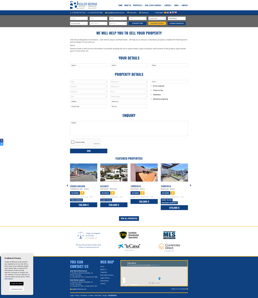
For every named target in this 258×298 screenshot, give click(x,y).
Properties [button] (137, 5)
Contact (185, 5)
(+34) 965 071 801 (77, 286)
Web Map (98, 295)
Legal (72, 295)
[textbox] (99, 18)
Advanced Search (158, 23)
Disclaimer (83, 295)
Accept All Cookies (16, 283)
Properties (103, 272)
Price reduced (158, 86)
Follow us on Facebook (179, 289)
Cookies (91, 295)
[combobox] (79, 18)
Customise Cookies (16, 289)
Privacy (77, 295)
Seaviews (156, 95)
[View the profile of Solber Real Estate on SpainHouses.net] (88, 246)
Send (89, 151)
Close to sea (157, 90)
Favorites (132, 13)
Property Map (138, 23)
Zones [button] (176, 5)
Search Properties (177, 23)
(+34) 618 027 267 (91, 286)
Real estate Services (106, 275)
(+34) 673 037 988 (95, 13)
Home (120, 5)
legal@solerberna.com (116, 13)
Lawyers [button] (167, 5)
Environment (104, 281)
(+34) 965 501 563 (78, 13)
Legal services (104, 278)
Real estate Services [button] (153, 5)
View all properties (129, 218)
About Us (127, 5)
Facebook (145, 13)
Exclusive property (160, 99)
